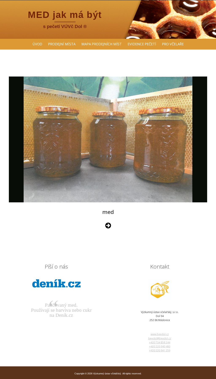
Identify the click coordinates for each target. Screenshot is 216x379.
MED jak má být (65, 14)
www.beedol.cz (160, 334)
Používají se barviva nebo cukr (61, 310)
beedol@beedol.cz (159, 338)
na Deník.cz (61, 315)
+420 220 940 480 (159, 346)
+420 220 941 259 (159, 350)
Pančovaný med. (61, 305)
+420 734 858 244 (159, 342)
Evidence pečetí (142, 44)
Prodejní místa (62, 44)
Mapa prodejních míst (101, 44)
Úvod (37, 44)
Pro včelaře (173, 44)
